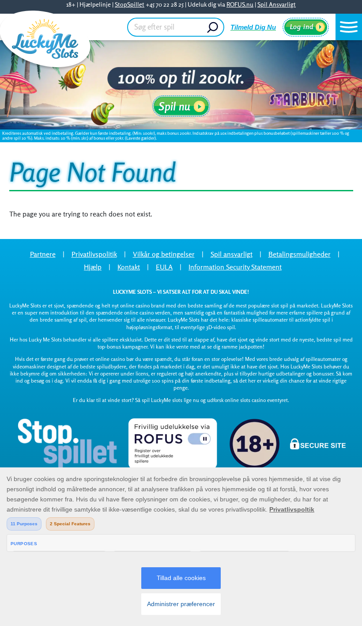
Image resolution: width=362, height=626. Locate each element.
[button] (349, 27)
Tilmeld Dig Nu (253, 27)
